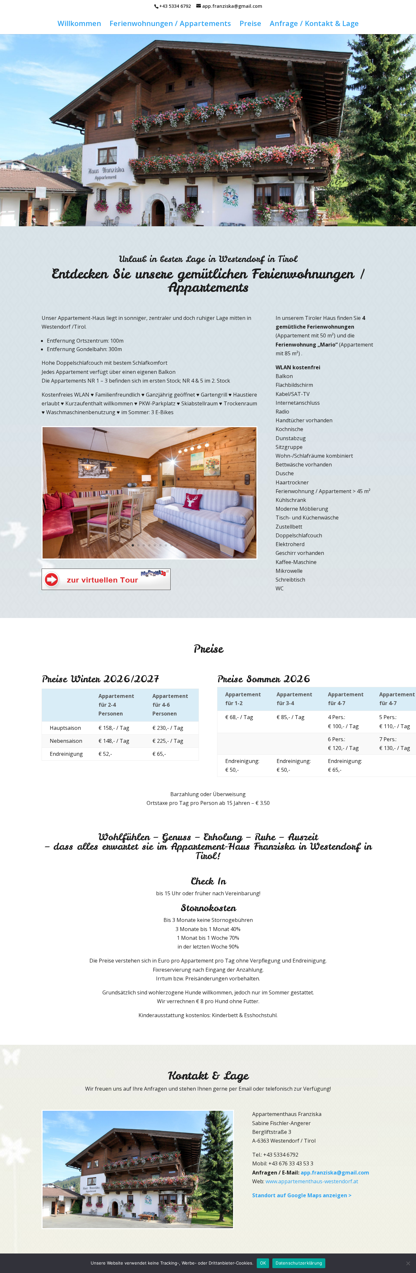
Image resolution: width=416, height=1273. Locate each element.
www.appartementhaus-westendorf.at (312, 1181)
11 (177, 545)
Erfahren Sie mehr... (208, 159)
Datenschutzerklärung (299, 1263)
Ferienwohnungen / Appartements (170, 24)
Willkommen (79, 24)
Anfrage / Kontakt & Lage (314, 24)
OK (263, 1263)
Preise (250, 24)
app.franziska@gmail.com (335, 1172)
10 (171, 545)
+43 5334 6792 (175, 6)
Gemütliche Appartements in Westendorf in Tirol (208, 112)
